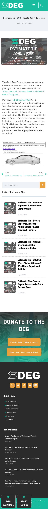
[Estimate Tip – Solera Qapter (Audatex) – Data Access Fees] (10, 287)
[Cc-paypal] (35, 385)
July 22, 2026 (21, 293)
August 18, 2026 (22, 235)
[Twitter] (18, 385)
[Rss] (12, 385)
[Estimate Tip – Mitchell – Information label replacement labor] (10, 247)
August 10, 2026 (22, 253)
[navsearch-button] (41, 5)
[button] (33, 5)
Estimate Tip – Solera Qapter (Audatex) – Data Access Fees (30, 284)
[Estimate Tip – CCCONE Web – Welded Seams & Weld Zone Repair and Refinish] (10, 267)
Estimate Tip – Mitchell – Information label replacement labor (30, 244)
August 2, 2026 (22, 274)
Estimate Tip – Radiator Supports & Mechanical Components (30, 205)
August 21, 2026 (22, 214)
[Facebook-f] (24, 385)
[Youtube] (30, 385)
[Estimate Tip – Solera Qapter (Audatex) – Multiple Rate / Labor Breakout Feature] (10, 228)
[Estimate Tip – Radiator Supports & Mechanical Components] (10, 208)
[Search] (42, 185)
